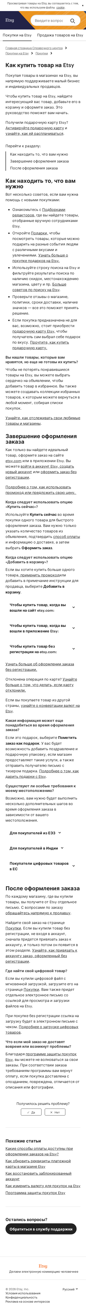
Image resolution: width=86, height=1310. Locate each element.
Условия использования (23, 1293)
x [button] (82, 5)
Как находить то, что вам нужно (39, 154)
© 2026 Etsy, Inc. (17, 1289)
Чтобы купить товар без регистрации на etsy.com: (33, 648)
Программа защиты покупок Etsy (35, 1192)
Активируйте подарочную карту (35, 127)
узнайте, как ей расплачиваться (34, 133)
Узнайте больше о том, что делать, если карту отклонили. (41, 685)
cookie (60, 7)
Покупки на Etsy (17, 53)
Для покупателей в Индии (34, 847)
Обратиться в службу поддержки (41, 1228)
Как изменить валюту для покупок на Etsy (43, 1185)
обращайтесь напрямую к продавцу (38, 912)
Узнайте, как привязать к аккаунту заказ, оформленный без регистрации (41, 956)
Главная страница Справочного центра (34, 48)
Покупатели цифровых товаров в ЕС (39, 866)
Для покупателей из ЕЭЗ (32, 832)
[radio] (31, 1112)
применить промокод (39, 574)
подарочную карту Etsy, (33, 331)
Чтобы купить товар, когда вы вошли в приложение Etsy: (38, 628)
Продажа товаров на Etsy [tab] (60, 34)
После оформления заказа (34, 167)
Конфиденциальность (21, 1297)
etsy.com (14, 460)
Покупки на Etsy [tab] (17, 34)
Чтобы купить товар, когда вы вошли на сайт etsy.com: (38, 607)
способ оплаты (66, 536)
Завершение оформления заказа (39, 161)
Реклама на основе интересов (28, 1301)
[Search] (73, 20)
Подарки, (39, 232)
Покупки (42, 53)
